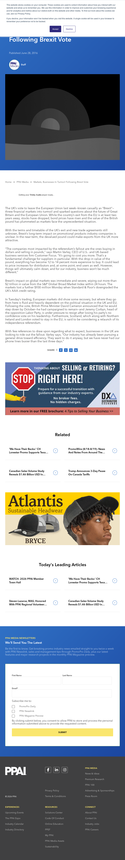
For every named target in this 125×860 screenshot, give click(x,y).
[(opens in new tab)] (62, 414)
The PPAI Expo (13, 818)
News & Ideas (92, 773)
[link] (33, 451)
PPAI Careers (91, 829)
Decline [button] (69, 29)
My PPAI (49, 835)
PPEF (47, 829)
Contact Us (90, 818)
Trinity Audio (35, 195)
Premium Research (94, 779)
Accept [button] (55, 29)
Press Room (91, 796)
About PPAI (91, 812)
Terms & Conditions (55, 796)
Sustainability (52, 846)
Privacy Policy (52, 790)
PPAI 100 (89, 784)
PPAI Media (22, 182)
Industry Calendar (14, 823)
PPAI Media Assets (54, 840)
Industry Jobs (92, 823)
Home (8, 182)
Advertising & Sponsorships (99, 790)
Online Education (54, 823)
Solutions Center (53, 812)
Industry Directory (14, 829)
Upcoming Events (14, 812)
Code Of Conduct (54, 818)
